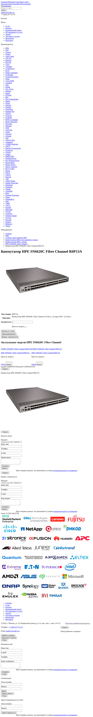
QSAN (8, 114)
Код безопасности (12, 161)
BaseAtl (8, 60)
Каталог (8, 28)
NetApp (8, 105)
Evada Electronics (11, 77)
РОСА (7, 173)
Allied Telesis (10, 181)
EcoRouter (9, 75)
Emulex (8, 222)
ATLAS (8, 58)
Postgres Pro (9, 111)
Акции (8, 34)
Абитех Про (10, 140)
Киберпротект (10, 158)
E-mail (3, 453)
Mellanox (8, 224)
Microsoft (8, 210)
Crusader (8, 67)
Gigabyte (8, 83)
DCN (7, 71)
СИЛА (8, 175)
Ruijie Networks (11, 122)
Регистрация (26, 4)
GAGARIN (9, 81)
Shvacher (8, 124)
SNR (7, 128)
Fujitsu (7, 54)
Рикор (7, 171)
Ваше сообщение (7, 661)
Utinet (7, 132)
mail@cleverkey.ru (7, 13)
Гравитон (9, 150)
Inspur (7, 93)
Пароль (4, 686)
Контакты (9, 40)
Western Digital (11, 216)
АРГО (7, 146)
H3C (7, 85)
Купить (9, 364)
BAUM (8, 62)
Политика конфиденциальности (77, 623)
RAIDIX (8, 118)
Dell (7, 50)
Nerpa (7, 103)
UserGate (8, 130)
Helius (7, 87)
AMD (7, 203)
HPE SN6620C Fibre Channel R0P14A (15, 353)
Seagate (8, 208)
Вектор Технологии (13, 148)
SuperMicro (9, 199)
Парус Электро (11, 167)
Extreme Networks (12, 195)
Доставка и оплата (12, 36)
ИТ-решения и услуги (13, 32)
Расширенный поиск (13, 30)
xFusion (8, 136)
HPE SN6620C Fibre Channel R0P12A (45, 353)
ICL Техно (9, 89)
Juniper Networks (11, 183)
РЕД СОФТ (10, 169)
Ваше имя (5, 444)
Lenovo (8, 52)
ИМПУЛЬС (9, 156)
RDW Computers (11, 120)
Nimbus (8, 107)
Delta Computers (11, 73)
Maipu (7, 101)
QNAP (8, 212)
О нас (7, 26)
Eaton (7, 197)
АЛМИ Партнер (11, 144)
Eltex (7, 193)
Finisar (7, 226)
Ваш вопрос (5, 498)
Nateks (7, 189)
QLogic (8, 218)
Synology (8, 214)
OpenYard (9, 109)
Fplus (7, 79)
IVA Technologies (11, 99)
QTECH (8, 116)
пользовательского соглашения (65, 470)
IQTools (8, 95)
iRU (7, 97)
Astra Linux (9, 56)
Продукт (4, 440)
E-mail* (4, 652)
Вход (19, 4)
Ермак (7, 154)
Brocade (8, 220)
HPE (7, 48)
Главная (8, 603)
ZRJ (7, 138)
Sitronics (8, 126)
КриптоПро (10, 163)
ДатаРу (8, 152)
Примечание (6, 457)
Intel (7, 201)
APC (7, 179)
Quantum (8, 187)
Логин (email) (6, 682)
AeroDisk (8, 191)
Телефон (4, 449)
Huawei (8, 177)
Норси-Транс (10, 165)
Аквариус (9, 142)
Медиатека (9, 38)
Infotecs (8, 91)
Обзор (3, 364)
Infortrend (9, 185)
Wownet (8, 134)
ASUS (7, 205)
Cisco (7, 64)
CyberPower (10, 69)
